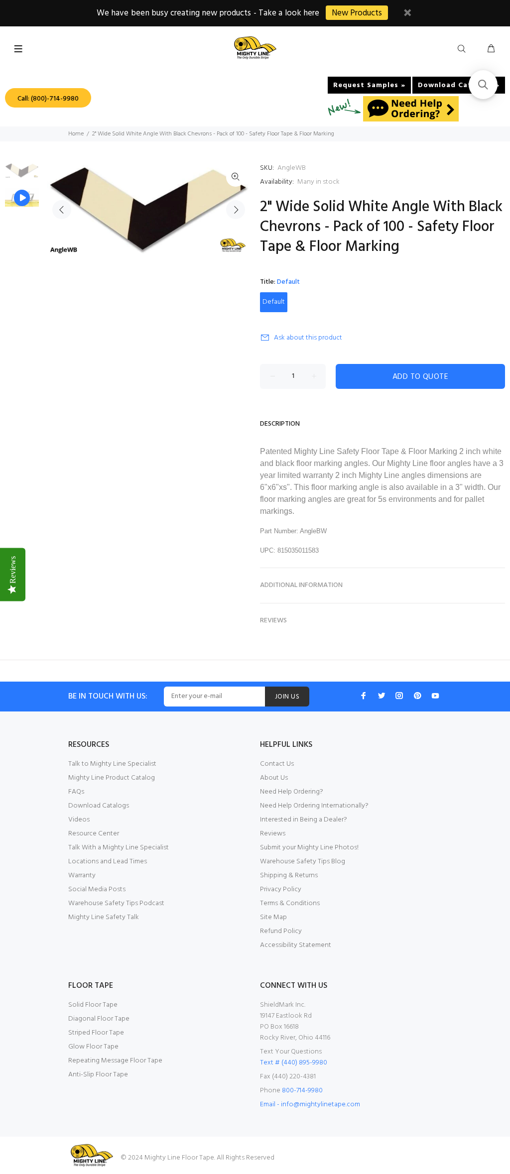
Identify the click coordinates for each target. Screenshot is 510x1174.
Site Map (273, 917)
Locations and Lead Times (107, 861)
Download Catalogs (98, 806)
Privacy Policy (280, 889)
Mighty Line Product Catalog (111, 778)
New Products (357, 13)
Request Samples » (369, 85)
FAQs (76, 792)
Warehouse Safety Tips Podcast (116, 903)
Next (235, 209)
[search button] (464, 49)
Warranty (82, 875)
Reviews (272, 833)
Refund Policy (281, 931)
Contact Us (277, 764)
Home (76, 134)
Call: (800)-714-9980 (48, 99)
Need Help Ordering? (291, 792)
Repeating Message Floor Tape (115, 1060)
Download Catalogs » (459, 85)
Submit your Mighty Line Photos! (309, 847)
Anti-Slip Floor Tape (98, 1074)
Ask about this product (308, 338)
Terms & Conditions (290, 903)
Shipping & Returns (289, 875)
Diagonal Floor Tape (98, 1019)
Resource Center (93, 833)
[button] (483, 84)
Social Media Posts (97, 889)
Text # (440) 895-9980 (293, 1062)
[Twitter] (381, 695)
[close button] (407, 14)
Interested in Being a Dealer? (303, 819)
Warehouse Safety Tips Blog (302, 861)
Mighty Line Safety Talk (103, 917)
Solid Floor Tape (93, 1005)
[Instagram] (399, 695)
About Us (274, 778)
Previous (61, 209)
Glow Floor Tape (93, 1047)
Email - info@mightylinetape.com (310, 1104)
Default (273, 302)
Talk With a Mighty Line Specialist (118, 847)
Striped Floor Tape (96, 1033)
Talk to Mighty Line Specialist (112, 764)
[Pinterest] (417, 695)
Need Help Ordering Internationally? (314, 806)
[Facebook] (363, 695)
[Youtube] (435, 695)
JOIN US (287, 697)
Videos (79, 819)
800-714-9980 (302, 1090)
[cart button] (491, 49)
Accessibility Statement (295, 945)
